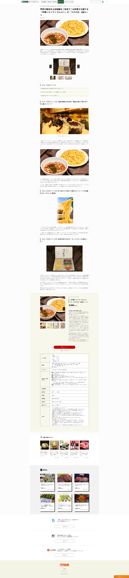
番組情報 (44, 1)
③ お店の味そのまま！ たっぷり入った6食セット (49, 95)
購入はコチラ (122, 576)
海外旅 (56, 1)
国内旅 (50, 1)
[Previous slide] (50, 66)
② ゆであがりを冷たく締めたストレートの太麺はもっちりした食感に (53, 92)
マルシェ (61, 1)
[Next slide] (78, 66)
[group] (52, 78)
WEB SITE (64, 526)
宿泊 (72, 1)
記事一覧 (44, 6)
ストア (67, 1)
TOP (41, 6)
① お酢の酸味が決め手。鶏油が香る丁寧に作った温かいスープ (52, 88)
